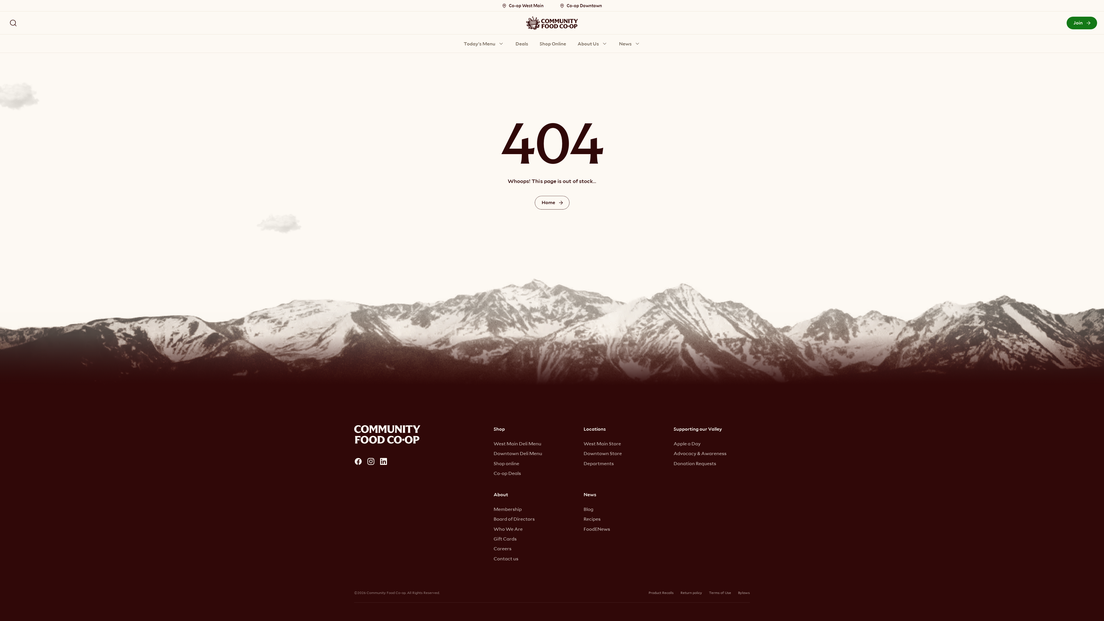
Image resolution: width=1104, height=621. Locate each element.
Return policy (691, 592)
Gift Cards (505, 539)
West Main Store (602, 443)
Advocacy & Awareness (700, 453)
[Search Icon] (13, 23)
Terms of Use (720, 592)
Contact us (506, 558)
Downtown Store (603, 453)
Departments (599, 463)
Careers (502, 548)
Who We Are (508, 529)
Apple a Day (687, 443)
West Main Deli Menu (517, 443)
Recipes (592, 519)
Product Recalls (661, 592)
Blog (588, 509)
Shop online (506, 463)
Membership (508, 509)
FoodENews (597, 529)
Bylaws (744, 592)
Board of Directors (514, 519)
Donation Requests (695, 463)
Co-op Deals (507, 473)
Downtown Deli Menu (518, 453)
